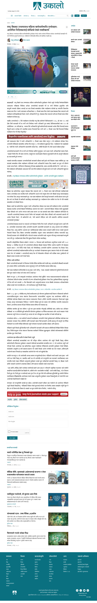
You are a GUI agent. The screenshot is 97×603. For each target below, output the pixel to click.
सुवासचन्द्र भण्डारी (11, 504)
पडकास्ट (65, 560)
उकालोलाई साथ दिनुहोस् (83, 564)
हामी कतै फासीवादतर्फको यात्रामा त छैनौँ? (75, 158)
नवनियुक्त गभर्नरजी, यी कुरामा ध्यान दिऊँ (22, 494)
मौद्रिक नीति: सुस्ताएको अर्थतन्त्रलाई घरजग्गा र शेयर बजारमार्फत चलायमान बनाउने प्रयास (26, 473)
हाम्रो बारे (79, 560)
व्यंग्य (22, 576)
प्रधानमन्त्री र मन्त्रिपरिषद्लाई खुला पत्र (75, 128)
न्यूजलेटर (65, 567)
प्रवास (7, 569)
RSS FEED (88, 597)
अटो (50, 560)
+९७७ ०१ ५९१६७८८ (63, 595)
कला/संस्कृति (41, 16)
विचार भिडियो (24, 569)
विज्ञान (7, 574)
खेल (7, 576)
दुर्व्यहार (15, 400)
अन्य (64, 556)
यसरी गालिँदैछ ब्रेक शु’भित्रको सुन (20, 452)
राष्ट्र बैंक (10, 400)
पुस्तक (36, 562)
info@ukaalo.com (82, 593)
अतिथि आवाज (24, 572)
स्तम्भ (22, 560)
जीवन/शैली (51, 16)
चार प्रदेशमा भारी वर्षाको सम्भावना (75, 31)
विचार (33, 16)
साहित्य (36, 579)
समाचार (26, 16)
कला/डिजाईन (38, 560)
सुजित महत (10, 524)
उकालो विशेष (17, 16)
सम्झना (7, 586)
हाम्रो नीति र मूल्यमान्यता (83, 572)
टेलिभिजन (37, 572)
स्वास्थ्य (7, 581)
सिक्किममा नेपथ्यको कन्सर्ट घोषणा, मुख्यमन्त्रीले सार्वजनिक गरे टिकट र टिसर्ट (76, 54)
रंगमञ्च (36, 564)
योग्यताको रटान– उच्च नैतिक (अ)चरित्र (21, 513)
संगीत (36, 569)
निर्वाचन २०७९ (66, 572)
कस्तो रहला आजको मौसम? (76, 41)
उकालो (9, 462)
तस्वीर (64, 562)
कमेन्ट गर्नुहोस (12, 438)
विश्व (7, 562)
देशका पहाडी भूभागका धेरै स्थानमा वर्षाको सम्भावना (75, 67)
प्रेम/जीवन (51, 574)
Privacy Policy (82, 595)
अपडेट (73, 26)
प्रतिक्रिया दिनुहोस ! (13, 406)
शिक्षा (7, 579)
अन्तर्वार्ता (23, 574)
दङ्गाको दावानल (75, 137)
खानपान (51, 564)
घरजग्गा (50, 579)
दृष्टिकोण (22, 564)
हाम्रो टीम (79, 562)
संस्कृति (36, 576)
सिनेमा (36, 567)
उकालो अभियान (83, 556)
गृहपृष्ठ (8, 23)
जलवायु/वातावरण (10, 583)
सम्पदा (36, 574)
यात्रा (50, 581)
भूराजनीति (8, 567)
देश (7, 560)
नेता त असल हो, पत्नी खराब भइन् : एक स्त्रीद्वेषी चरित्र (76, 118)
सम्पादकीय (23, 567)
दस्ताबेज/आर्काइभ (67, 564)
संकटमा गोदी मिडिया (74, 148)
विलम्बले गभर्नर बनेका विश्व (17, 533)
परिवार (50, 576)
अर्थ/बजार (8, 572)
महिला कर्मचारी (23, 400)
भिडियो (64, 569)
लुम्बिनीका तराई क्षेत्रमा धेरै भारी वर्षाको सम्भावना (75, 79)
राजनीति (8, 564)
